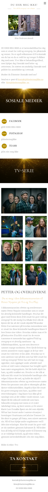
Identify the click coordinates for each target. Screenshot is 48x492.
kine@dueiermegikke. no (17, 82)
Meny (44, 3)
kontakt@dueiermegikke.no (30, 79)
